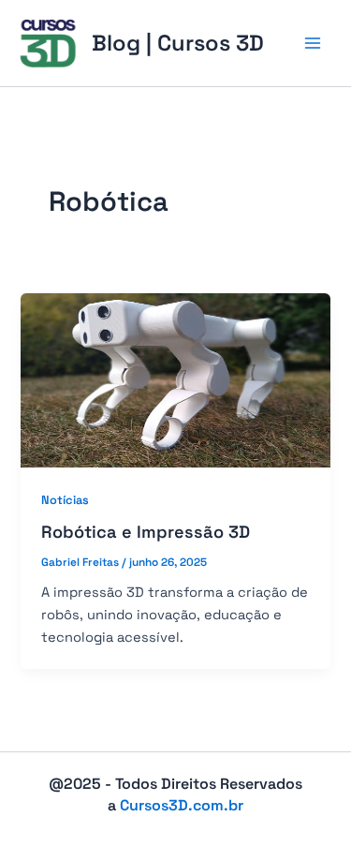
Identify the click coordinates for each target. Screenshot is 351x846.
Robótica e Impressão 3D (145, 531)
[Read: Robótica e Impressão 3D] (175, 378)
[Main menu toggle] (312, 43)
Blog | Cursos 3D (178, 43)
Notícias (65, 500)
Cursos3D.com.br (181, 805)
